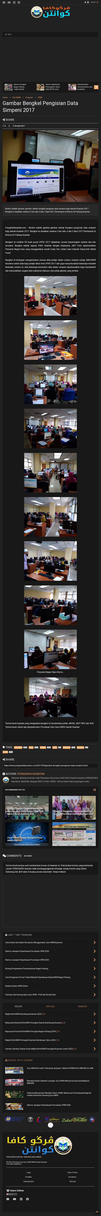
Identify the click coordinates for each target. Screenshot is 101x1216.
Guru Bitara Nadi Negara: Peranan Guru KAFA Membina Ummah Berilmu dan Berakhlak (30, 84)
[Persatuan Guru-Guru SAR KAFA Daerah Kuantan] (50, 17)
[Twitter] (14, 2)
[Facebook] (19, 2)
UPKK (40, 97)
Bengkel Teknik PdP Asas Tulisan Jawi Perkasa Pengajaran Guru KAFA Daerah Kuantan (61, 84)
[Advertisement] (50, 25)
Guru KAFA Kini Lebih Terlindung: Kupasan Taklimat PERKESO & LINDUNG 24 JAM (60, 1068)
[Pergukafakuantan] (4, 2)
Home (5, 97)
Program (29, 97)
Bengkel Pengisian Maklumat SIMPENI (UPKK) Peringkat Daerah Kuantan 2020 (73, 812)
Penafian (28, 1177)
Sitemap (72, 1181)
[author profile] (9, 126)
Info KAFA (16, 97)
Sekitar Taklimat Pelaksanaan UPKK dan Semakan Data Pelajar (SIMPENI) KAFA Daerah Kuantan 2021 (25, 811)
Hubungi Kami (28, 1181)
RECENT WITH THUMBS (20, 1060)
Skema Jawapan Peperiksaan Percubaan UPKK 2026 (49, 1105)
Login (28, 1172)
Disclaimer (73, 1177)
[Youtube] (9, 2)
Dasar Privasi (72, 1172)
